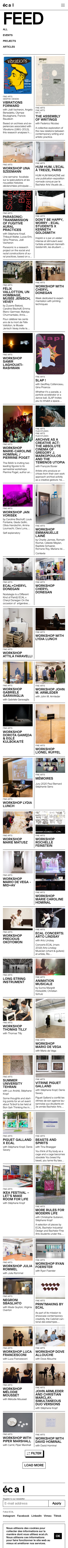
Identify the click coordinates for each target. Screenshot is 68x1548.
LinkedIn (36, 1515)
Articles (9, 46)
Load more (34, 1465)
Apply (56, 1503)
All (5, 29)
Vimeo (48, 1515)
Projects (9, 41)
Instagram (9, 1515)
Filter (35, 1453)
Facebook (23, 1515)
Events (8, 35)
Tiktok (57, 1515)
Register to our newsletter (14, 1499)
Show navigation (63, 5)
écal (13, 1489)
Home (8, 5)
